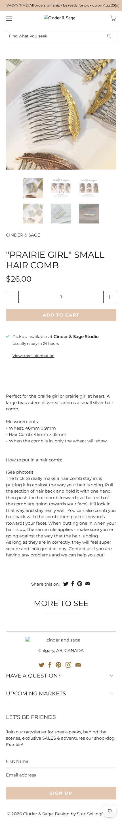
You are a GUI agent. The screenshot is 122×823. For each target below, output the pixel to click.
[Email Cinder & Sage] (78, 665)
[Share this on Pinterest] (79, 583)
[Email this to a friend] (88, 583)
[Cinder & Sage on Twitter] (41, 665)
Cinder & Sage (23, 235)
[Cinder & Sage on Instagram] (68, 665)
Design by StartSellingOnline (85, 813)
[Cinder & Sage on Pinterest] (58, 665)
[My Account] (7, 18)
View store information (33, 356)
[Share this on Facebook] (73, 583)
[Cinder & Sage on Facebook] (50, 665)
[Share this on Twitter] (65, 583)
